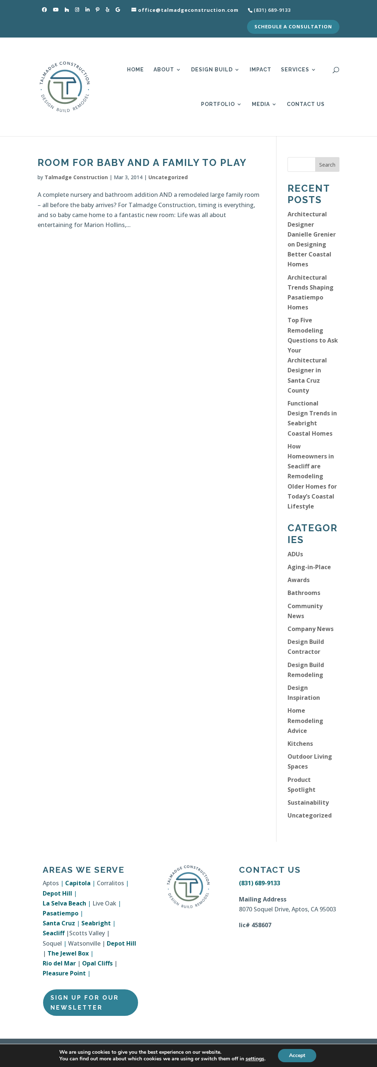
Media (261, 104)
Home (135, 69)
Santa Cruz (59, 923)
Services (295, 69)
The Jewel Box (68, 953)
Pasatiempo (60, 913)
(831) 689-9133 (259, 883)
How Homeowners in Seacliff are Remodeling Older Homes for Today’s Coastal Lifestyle (312, 476)
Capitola (78, 883)
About (164, 69)
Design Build (212, 69)
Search (327, 164)
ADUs (295, 554)
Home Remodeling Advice (305, 720)
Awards (299, 580)
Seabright (96, 923)
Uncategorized (168, 177)
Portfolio (218, 104)
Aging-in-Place (309, 567)
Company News (311, 629)
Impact (260, 69)
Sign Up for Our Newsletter (84, 1002)
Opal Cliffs (97, 963)
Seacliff (53, 933)
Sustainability (308, 802)
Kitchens (300, 744)
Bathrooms (304, 593)
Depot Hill (57, 893)
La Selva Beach (64, 903)
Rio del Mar (59, 963)
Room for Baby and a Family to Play (142, 162)
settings (255, 1059)
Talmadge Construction (76, 177)
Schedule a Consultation (293, 27)
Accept (297, 1055)
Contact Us (306, 104)
